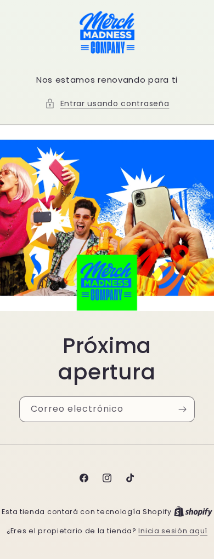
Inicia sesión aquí (172, 531)
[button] (107, 104)
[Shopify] (193, 511)
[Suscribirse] (182, 409)
